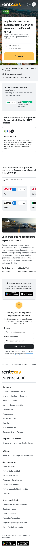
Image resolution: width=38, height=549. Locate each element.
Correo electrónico (11, 337)
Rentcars (5, 364)
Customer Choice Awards (13, 432)
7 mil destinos (8, 268)
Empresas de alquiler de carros (15, 396)
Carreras (6, 493)
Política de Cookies (10, 475)
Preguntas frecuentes (11, 518)
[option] (19, 387)
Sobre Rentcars (9, 466)
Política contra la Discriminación (15, 489)
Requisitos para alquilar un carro (15, 522)
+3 (12, 131)
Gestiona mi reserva (10, 509)
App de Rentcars (9, 418)
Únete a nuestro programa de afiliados (18, 455)
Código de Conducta (11, 484)
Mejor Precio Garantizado (13, 527)
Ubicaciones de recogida (12, 400)
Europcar (34, 364)
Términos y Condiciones (12, 480)
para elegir (6, 271)
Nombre (7, 328)
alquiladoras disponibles (27, 271)
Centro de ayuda (9, 513)
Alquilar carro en (14, 45)
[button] (11, 102)
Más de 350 (23, 268)
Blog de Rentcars (9, 427)
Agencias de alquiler (19, 364)
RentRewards (8, 409)
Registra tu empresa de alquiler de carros (19, 443)
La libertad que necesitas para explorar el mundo (18, 238)
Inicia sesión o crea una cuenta (15, 504)
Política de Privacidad (11, 471)
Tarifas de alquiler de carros (14, 391)
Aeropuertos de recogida (13, 405)
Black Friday (7, 423)
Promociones (8, 414)
